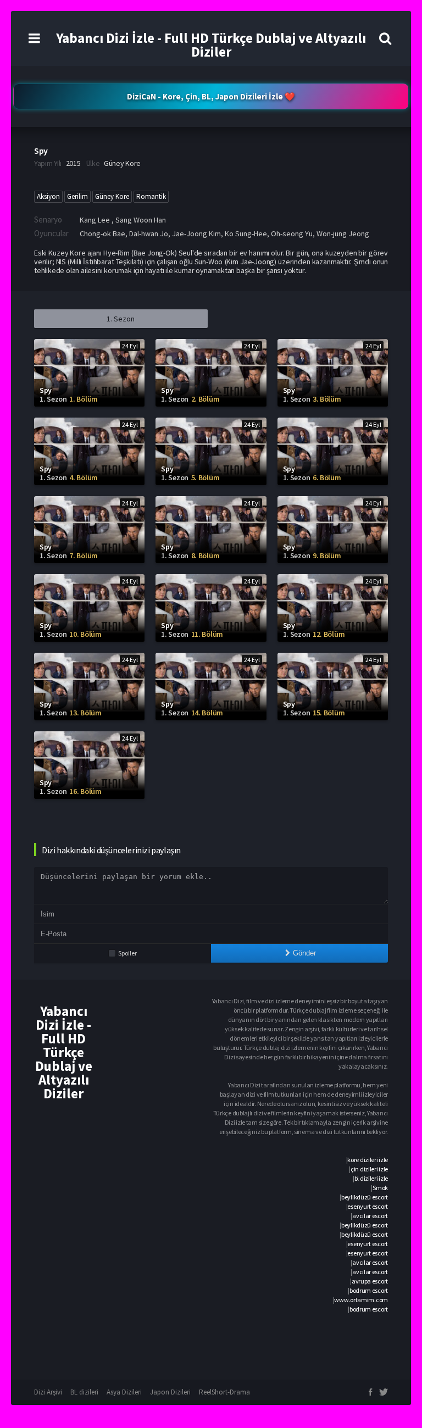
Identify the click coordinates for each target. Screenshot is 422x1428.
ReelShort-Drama (224, 1392)
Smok (380, 1187)
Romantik (151, 196)
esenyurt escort (367, 1206)
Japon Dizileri (170, 1392)
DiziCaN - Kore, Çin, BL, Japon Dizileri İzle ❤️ (211, 96)
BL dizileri (84, 1392)
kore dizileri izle (367, 1159)
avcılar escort (370, 1216)
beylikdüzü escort (364, 1197)
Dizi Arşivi (48, 1392)
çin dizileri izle (369, 1169)
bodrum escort (368, 1290)
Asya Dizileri (124, 1392)
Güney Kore (112, 196)
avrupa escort (370, 1281)
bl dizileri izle (371, 1178)
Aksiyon (48, 196)
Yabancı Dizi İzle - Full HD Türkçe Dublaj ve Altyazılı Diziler (211, 44)
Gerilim (77, 196)
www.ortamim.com (361, 1300)
